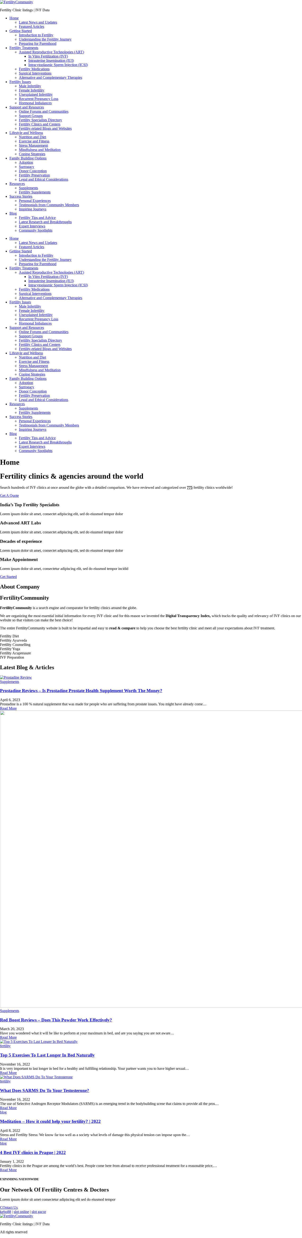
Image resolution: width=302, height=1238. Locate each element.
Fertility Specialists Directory (40, 120)
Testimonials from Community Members (49, 205)
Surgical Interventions (35, 73)
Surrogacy (26, 167)
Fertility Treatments (23, 48)
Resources (17, 184)
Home (14, 18)
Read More (8, 708)
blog (3, 1112)
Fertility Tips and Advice (37, 218)
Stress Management (33, 145)
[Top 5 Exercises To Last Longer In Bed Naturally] (151, 1042)
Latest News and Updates (38, 22)
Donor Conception (33, 171)
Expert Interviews (32, 226)
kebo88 (5, 1212)
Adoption (26, 162)
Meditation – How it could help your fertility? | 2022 (50, 1121)
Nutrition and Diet (32, 137)
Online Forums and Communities (43, 111)
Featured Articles (31, 27)
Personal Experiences (35, 201)
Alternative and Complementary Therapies (50, 77)
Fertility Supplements (34, 192)
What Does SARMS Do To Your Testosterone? (44, 1090)
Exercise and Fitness (34, 141)
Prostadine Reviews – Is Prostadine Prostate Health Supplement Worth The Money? (81, 690)
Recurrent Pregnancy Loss (38, 99)
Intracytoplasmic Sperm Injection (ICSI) (58, 65)
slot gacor (39, 1212)
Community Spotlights (35, 230)
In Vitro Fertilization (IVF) (48, 56)
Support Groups (31, 116)
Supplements (28, 188)
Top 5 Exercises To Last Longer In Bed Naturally (47, 1055)
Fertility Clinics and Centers (39, 124)
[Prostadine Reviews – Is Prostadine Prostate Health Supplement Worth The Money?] (151, 677)
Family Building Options (27, 158)
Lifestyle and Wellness (26, 133)
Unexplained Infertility (36, 94)
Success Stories (20, 196)
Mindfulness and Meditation (40, 150)
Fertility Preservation (34, 175)
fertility (5, 1046)
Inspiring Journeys (32, 209)
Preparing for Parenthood (37, 44)
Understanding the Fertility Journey (45, 39)
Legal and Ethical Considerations (43, 179)
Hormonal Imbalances (35, 103)
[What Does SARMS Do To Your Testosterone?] (151, 1077)
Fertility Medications (34, 69)
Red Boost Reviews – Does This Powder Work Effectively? (56, 1019)
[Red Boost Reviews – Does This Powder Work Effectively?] (151, 860)
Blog (13, 213)
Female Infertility (31, 90)
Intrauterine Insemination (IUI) (51, 61)
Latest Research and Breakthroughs (45, 222)
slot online (21, 1212)
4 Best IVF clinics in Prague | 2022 (33, 1152)
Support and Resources (26, 107)
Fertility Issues (20, 82)
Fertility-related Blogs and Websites (45, 128)
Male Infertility (30, 86)
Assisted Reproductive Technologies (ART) (51, 52)
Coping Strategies (32, 154)
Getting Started (20, 31)
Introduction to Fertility (36, 35)
